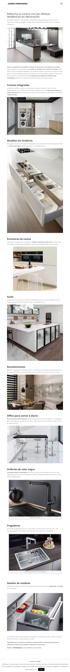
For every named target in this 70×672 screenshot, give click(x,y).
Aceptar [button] (41, 669)
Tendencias (10, 24)
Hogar (29, 22)
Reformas (48, 22)
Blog (39, 20)
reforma (42, 22)
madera (9, 302)
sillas (35, 421)
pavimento (20, 300)
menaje (52, 637)
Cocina (51, 20)
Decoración (10, 22)
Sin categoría (56, 22)
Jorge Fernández (14, 20)
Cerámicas (45, 20)
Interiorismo (35, 22)
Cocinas (55, 20)
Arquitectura (34, 20)
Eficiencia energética (20, 22)
